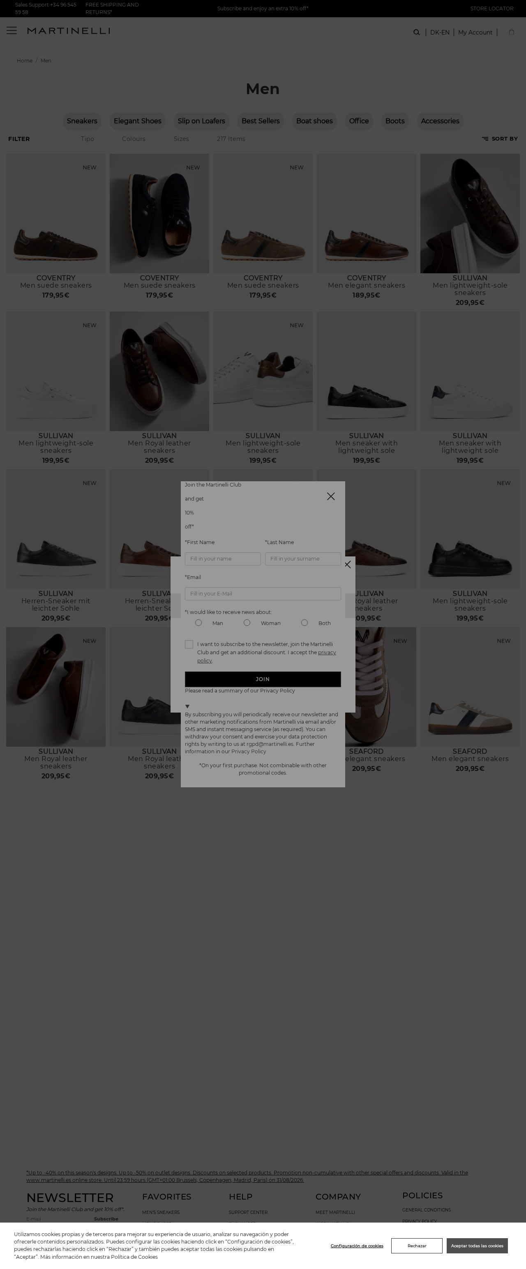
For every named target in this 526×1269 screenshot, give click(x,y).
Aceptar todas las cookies (477, 1246)
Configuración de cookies (357, 1246)
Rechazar (417, 1246)
